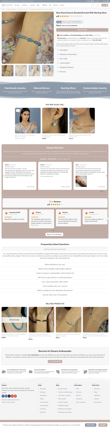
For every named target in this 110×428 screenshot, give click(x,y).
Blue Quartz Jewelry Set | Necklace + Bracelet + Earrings (25, 136)
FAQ (50, 5)
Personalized (44, 405)
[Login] (98, 5)
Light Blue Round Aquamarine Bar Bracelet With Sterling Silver (68, 335)
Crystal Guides (62, 389)
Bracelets (43, 389)
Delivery (78, 392)
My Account (97, 402)
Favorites (32, 5)
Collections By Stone (11, 9)
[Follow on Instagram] (88, 1)
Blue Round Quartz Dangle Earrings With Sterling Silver (53, 136)
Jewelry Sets (44, 402)
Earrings (42, 392)
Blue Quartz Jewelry (23, 9)
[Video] (4, 61)
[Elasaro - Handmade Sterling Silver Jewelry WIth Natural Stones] (7, 5)
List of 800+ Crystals (64, 395)
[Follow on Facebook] (86, 1)
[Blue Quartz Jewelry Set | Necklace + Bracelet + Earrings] (28, 120)
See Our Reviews (76, 16)
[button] (4, 176)
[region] (55, 176)
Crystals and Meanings (65, 392)
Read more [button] (34, 225)
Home (3, 9)
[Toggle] (58, 50)
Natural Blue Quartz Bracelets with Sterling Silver (41, 9)
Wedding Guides (63, 405)
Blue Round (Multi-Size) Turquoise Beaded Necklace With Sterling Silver (13, 335)
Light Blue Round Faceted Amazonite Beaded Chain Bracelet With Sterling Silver (95, 335)
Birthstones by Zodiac (65, 412)
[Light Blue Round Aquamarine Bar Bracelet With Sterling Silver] (68, 319)
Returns (78, 395)
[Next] (50, 37)
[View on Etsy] (6, 213)
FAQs (77, 389)
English (98, 1)
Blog (38, 5)
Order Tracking (80, 402)
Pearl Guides (62, 399)
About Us (55, 5)
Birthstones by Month (64, 409)
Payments (79, 399)
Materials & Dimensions (68, 54)
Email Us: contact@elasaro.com (10, 399)
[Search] (92, 5)
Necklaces (43, 395)
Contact (62, 5)
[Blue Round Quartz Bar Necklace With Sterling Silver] (82, 120)
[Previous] (4, 37)
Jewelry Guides (63, 402)
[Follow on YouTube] (93, 1)
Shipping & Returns (67, 67)
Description (64, 50)
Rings (42, 399)
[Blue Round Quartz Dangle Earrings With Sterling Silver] (55, 120)
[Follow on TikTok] (89, 1)
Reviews (63, 72)
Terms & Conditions (16, 421)
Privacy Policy (6, 421)
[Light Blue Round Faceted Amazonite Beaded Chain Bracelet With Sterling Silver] (95, 319)
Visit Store (97, 35)
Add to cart (82, 30)
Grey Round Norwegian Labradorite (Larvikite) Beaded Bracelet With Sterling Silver (40, 336)
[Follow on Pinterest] (91, 1)
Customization (65, 63)
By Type (17, 5)
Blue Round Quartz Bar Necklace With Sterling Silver (80, 136)
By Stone (24, 5)
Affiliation (44, 5)
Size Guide (63, 59)
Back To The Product (54, 234)
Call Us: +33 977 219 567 (8, 402)
